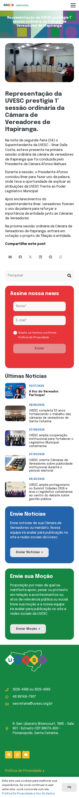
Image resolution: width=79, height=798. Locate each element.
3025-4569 (42, 689)
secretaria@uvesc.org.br (33, 703)
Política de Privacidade (33, 337)
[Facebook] (8, 754)
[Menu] (73, 5)
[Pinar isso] (51, 257)
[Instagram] (17, 754)
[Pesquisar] (69, 275)
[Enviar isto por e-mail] (10, 257)
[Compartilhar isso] (20, 257)
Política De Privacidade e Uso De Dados (28, 793)
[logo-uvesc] (16, 5)
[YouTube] (25, 754)
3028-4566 (21, 689)
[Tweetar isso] (30, 257)
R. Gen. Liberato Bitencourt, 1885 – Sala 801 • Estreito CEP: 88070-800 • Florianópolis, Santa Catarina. (43, 728)
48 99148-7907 (24, 697)
